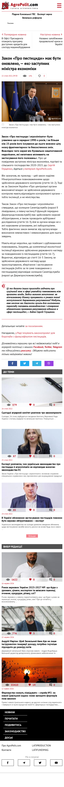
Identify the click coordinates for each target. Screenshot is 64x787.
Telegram (57, 347)
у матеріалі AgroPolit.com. (37, 168)
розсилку (26, 350)
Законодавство (15, 731)
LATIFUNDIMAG (40, 749)
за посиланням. (34, 326)
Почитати (11, 718)
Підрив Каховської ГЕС (23, 14)
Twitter (48, 347)
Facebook (38, 347)
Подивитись (13, 725)
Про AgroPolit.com (11, 745)
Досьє (9, 737)
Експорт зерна (44, 14)
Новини (10, 712)
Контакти (6, 749)
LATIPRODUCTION (41, 745)
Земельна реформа (32, 17)
